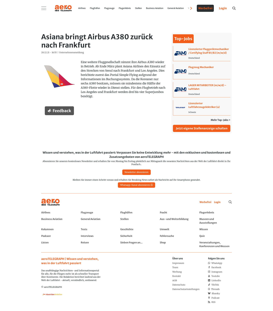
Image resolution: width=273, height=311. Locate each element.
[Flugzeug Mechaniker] (201, 71)
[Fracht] (176, 212)
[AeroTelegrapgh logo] (50, 202)
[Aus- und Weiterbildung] (176, 221)
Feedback (62, 110)
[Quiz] (215, 236)
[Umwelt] (176, 229)
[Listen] (57, 244)
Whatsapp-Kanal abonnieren (135, 185)
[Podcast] (57, 236)
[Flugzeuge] (97, 212)
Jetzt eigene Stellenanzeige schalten (202, 128)
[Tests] (97, 229)
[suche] (234, 8)
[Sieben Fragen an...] (136, 244)
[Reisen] (97, 244)
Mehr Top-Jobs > (220, 120)
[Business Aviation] (57, 221)
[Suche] (230, 202)
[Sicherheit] (136, 236)
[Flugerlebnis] (215, 212)
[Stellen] (136, 221)
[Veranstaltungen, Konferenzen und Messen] (215, 244)
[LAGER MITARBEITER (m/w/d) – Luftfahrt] (201, 89)
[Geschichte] (136, 229)
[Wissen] (215, 229)
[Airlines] (57, 212)
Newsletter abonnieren (136, 172)
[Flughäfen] (136, 212)
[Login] (217, 202)
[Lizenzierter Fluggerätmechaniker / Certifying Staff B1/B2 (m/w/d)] (201, 53)
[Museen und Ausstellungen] (215, 221)
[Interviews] (97, 236)
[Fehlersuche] (176, 236)
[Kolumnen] (57, 229)
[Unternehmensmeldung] (71, 52)
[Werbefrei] (205, 202)
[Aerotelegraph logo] (63, 8)
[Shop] (176, 244)
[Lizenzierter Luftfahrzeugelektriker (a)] (201, 107)
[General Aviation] (97, 221)
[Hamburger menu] (43, 8)
